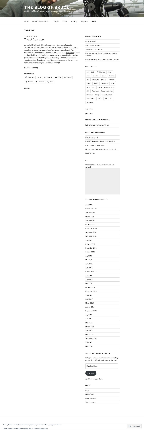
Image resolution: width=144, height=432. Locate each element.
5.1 (88, 72)
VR (106, 98)
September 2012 (91, 311)
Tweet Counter (107, 95)
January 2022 (90, 220)
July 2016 (88, 256)
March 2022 (89, 216)
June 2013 (88, 299)
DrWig (87, 59)
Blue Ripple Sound (91, 137)
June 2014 (88, 279)
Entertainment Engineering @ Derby (97, 125)
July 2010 (88, 342)
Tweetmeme (42, 60)
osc (93, 87)
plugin (100, 87)
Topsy (52, 60)
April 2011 (88, 330)
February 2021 (90, 224)
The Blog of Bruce (46, 7)
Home (26, 21)
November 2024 (91, 209)
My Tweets (89, 113)
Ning (88, 87)
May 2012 (88, 322)
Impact (89, 83)
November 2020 (91, 228)
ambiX (110, 72)
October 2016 (90, 252)
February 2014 (90, 287)
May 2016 (88, 260)
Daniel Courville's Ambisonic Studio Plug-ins (100, 141)
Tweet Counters (34, 39)
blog (88, 79)
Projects (56, 21)
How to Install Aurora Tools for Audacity (105, 59)
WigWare (84, 21)
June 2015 (88, 268)
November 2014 (91, 271)
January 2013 (90, 307)
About (94, 21)
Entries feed (89, 394)
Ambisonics (101, 72)
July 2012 (88, 315)
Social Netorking (106, 91)
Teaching (74, 21)
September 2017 (91, 236)
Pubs (65, 21)
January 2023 (90, 212)
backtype (96, 76)
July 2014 (88, 275)
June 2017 (88, 240)
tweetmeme (91, 98)
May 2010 (88, 346)
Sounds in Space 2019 (40, 21)
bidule (104, 76)
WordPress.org (90, 402)
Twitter (100, 98)
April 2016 (88, 264)
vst (111, 98)
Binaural (111, 76)
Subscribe (90, 373)
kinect (96, 83)
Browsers (95, 79)
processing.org (109, 87)
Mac (112, 83)
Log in (87, 390)
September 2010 (91, 338)
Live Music (104, 83)
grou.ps (103, 79)
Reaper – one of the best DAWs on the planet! (100, 149)
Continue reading (31, 68)
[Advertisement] (102, 181)
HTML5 (111, 79)
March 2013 (89, 303)
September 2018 (91, 232)
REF (88, 91)
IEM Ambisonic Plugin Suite (94, 145)
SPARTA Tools (90, 153)
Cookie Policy (44, 428)
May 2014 (88, 283)
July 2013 (88, 295)
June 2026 (89, 205)
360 (92, 72)
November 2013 (91, 291)
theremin (90, 95)
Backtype (70, 53)
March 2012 (89, 326)
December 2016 (90, 248)
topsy (97, 95)
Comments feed (90, 398)
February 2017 (90, 244)
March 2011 (89, 334)
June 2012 (88, 319)
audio (88, 76)
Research (95, 91)
